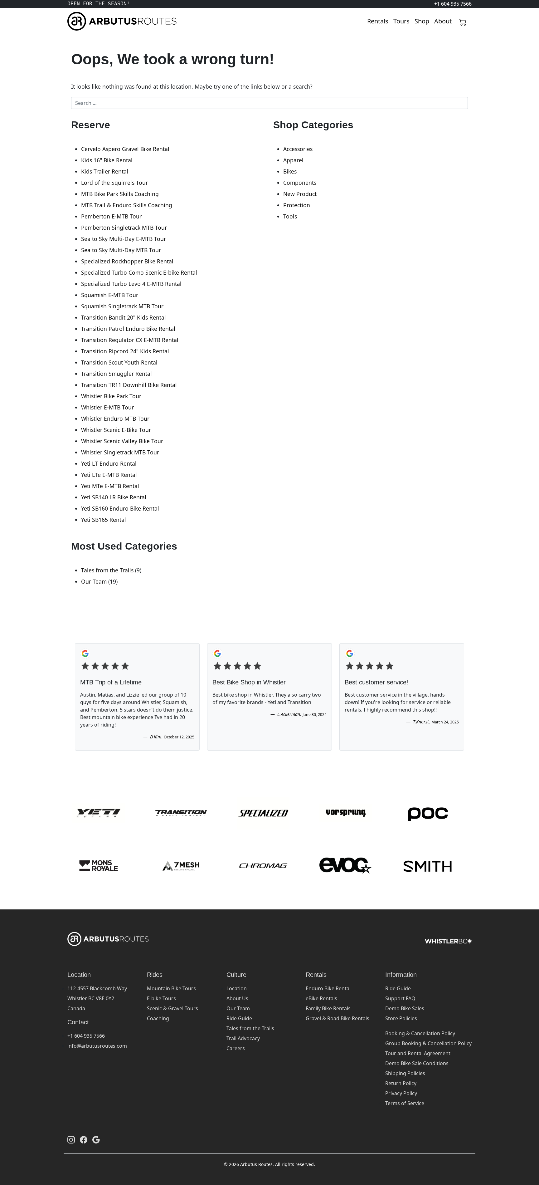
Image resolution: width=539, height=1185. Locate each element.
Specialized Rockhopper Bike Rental (127, 261)
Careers (235, 1048)
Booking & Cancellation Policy (420, 1033)
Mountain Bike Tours (171, 988)
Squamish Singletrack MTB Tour (122, 306)
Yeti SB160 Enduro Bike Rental (120, 508)
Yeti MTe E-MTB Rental (110, 486)
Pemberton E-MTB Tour (111, 216)
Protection (296, 205)
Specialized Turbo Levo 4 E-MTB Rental (131, 283)
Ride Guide (239, 1018)
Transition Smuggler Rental (116, 373)
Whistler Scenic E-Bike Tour (116, 429)
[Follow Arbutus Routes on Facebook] (83, 1140)
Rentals (377, 21)
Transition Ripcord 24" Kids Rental (125, 351)
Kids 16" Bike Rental (107, 160)
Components (299, 182)
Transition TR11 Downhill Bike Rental (129, 385)
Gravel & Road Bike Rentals (337, 1018)
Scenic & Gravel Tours (172, 1008)
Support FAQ (400, 998)
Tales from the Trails (107, 570)
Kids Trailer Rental (104, 171)
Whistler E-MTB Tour (107, 407)
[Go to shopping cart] (463, 21)
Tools (290, 216)
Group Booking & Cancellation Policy (428, 1043)
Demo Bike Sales (404, 1008)
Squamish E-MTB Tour (109, 295)
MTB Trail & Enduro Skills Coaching (126, 205)
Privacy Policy (401, 1093)
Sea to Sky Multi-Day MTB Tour (121, 250)
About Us (237, 998)
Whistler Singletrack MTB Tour (120, 452)
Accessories (298, 149)
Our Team (94, 581)
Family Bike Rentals (328, 1008)
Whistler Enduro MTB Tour (115, 418)
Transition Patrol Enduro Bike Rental (128, 328)
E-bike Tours (161, 998)
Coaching (158, 1018)
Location (236, 988)
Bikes (290, 171)
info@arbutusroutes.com (97, 1045)
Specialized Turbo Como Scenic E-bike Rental (139, 272)
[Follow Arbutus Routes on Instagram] (71, 1140)
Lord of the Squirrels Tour (114, 182)
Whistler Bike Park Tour (111, 396)
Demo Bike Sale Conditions (417, 1063)
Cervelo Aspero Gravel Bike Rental (125, 149)
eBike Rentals (321, 998)
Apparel (293, 160)
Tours (401, 21)
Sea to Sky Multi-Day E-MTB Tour (123, 238)
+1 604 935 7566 (86, 1035)
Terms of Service (404, 1103)
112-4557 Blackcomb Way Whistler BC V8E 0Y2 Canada (97, 998)
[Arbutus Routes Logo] (75, 21)
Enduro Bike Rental (328, 988)
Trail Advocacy (243, 1038)
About (443, 21)
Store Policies (401, 1018)
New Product (300, 194)
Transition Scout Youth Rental (119, 362)
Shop (422, 21)
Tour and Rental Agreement (417, 1053)
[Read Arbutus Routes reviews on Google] (96, 1140)
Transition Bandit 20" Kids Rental (123, 317)
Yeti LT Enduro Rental (109, 463)
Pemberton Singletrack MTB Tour (124, 227)
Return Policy (400, 1083)
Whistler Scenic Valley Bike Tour (122, 441)
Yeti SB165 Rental (103, 519)
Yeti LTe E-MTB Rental (109, 474)
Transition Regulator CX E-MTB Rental (129, 340)
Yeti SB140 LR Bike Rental (113, 497)
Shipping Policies (405, 1073)
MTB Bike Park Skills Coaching (120, 194)
